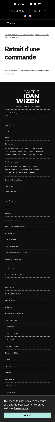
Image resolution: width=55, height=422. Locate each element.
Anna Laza (22, 151)
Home (7, 207)
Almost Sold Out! (11, 169)
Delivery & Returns (12, 246)
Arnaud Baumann (11, 148)
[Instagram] (18, 4)
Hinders (8, 281)
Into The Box (10, 287)
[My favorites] (35, 4)
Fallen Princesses (11, 333)
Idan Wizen (22, 154)
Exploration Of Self (12, 353)
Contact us (9, 186)
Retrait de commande (13, 259)
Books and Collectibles (13, 180)
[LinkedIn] (25, 4)
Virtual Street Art (11, 300)
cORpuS (7, 359)
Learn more (21, 408)
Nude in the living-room (14, 274)
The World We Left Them (14, 294)
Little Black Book (11, 320)
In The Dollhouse (11, 340)
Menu (12, 23)
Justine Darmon (36, 148)
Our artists (9, 144)
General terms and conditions (16, 253)
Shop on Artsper (11, 172)
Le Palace (8, 307)
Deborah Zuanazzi (35, 154)
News (7, 137)
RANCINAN (40, 151)
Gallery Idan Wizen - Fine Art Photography (22, 35)
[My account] (31, 4)
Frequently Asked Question (15, 226)
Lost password (10, 239)
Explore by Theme (30, 166)
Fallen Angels (10, 392)
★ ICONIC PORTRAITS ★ (14, 313)
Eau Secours (9, 327)
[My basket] (39, 4)
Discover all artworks (27, 172)
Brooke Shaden (10, 154)
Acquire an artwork (12, 162)
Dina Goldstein (10, 151)
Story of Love (10, 379)
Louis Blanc (24, 148)
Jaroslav (31, 151)
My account (9, 233)
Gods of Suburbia (11, 346)
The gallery (9, 131)
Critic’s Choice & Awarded (29, 169)
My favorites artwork (12, 220)
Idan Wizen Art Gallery (26, 10)
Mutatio (8, 373)
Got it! (27, 415)
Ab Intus (8, 366)
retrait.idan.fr (10, 73)
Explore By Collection (13, 166)
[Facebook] (15, 4)
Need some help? (11, 191)
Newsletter (9, 213)
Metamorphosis (10, 386)
